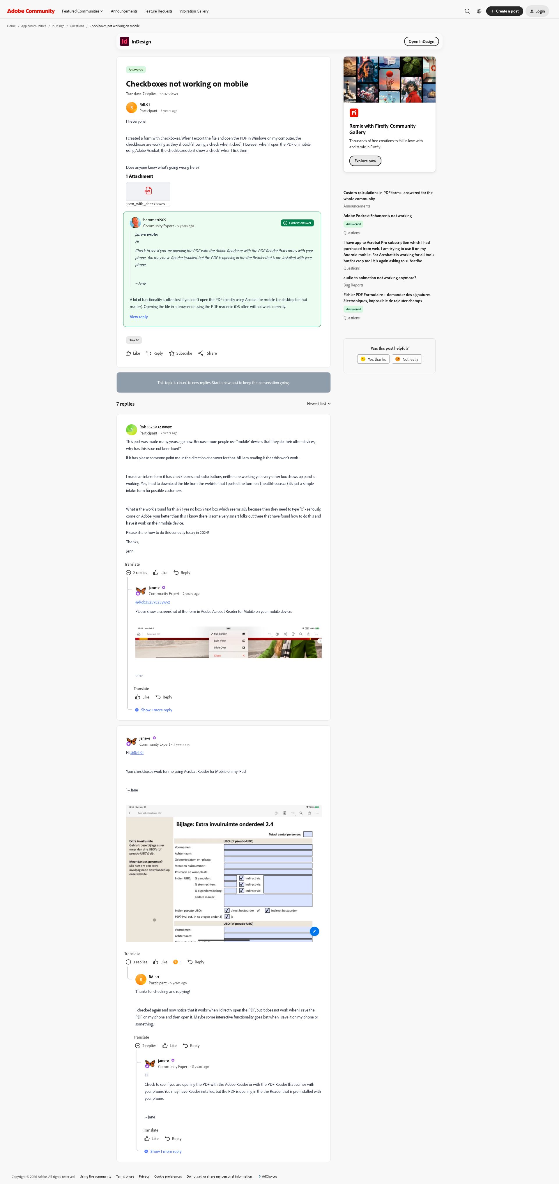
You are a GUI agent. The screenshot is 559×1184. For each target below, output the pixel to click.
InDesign (58, 26)
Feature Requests (158, 10)
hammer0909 (154, 219)
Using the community (96, 1176)
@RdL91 (137, 752)
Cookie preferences (168, 1176)
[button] (504, 11)
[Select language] (479, 11)
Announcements (124, 10)
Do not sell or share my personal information (219, 1176)
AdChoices (269, 1176)
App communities (33, 26)
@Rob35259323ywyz (152, 601)
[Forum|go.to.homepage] (31, 11)
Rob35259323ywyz (155, 426)
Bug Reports (353, 284)
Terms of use (125, 1176)
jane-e (154, 587)
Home (11, 26)
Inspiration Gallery (193, 10)
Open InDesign (421, 41)
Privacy (144, 1176)
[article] (223, 500)
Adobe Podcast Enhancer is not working (378, 215)
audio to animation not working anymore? (380, 277)
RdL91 (144, 104)
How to (134, 340)
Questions (77, 26)
